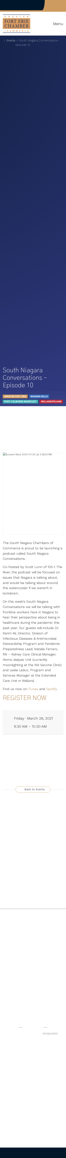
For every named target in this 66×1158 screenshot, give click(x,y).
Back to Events (34, 789)
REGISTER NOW (24, 698)
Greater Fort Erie (15, 396)
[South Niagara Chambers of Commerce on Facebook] (50, 5)
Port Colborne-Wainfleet (20, 401)
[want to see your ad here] (21, 1027)
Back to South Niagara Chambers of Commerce (15, 5)
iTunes (33, 689)
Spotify (51, 689)
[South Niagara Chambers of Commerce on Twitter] (56, 5)
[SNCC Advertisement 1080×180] (45, 1027)
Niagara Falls (39, 396)
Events (10, 40)
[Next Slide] (61, 1028)
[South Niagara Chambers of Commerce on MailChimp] (62, 5)
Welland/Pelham (51, 401)
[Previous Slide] (5, 1028)
